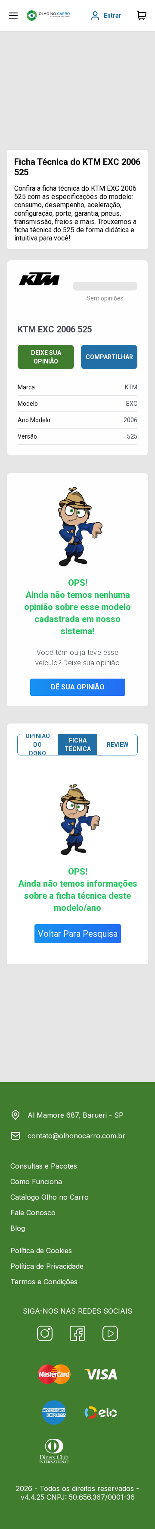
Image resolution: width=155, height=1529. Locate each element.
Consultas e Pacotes (43, 1166)
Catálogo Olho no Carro (49, 1197)
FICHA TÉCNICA (78, 744)
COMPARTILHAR (109, 357)
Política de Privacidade (47, 1266)
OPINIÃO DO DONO (37, 744)
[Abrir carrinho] (13, 15)
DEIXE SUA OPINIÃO (46, 357)
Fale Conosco (33, 1212)
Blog (17, 1228)
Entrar (112, 15)
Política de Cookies (41, 1250)
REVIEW (117, 744)
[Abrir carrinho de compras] (141, 15)
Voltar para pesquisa (78, 934)
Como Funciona (36, 1181)
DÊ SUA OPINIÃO (78, 687)
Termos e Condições (44, 1281)
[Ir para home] (48, 15)
